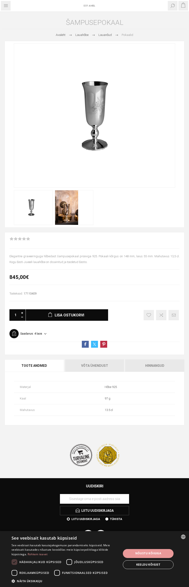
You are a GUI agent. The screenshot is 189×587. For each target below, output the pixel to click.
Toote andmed (34, 365)
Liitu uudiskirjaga (85, 519)
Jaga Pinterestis (103, 344)
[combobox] (183, 537)
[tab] (35, 365)
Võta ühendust (94, 365)
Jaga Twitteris (94, 344)
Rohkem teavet (38, 554)
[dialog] (94, 559)
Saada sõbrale (173, 315)
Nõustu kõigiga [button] (148, 553)
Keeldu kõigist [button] (148, 565)
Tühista (116, 519)
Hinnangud (154, 365)
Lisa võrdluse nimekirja (161, 315)
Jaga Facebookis (85, 344)
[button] (65, 581)
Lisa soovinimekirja (149, 315)
